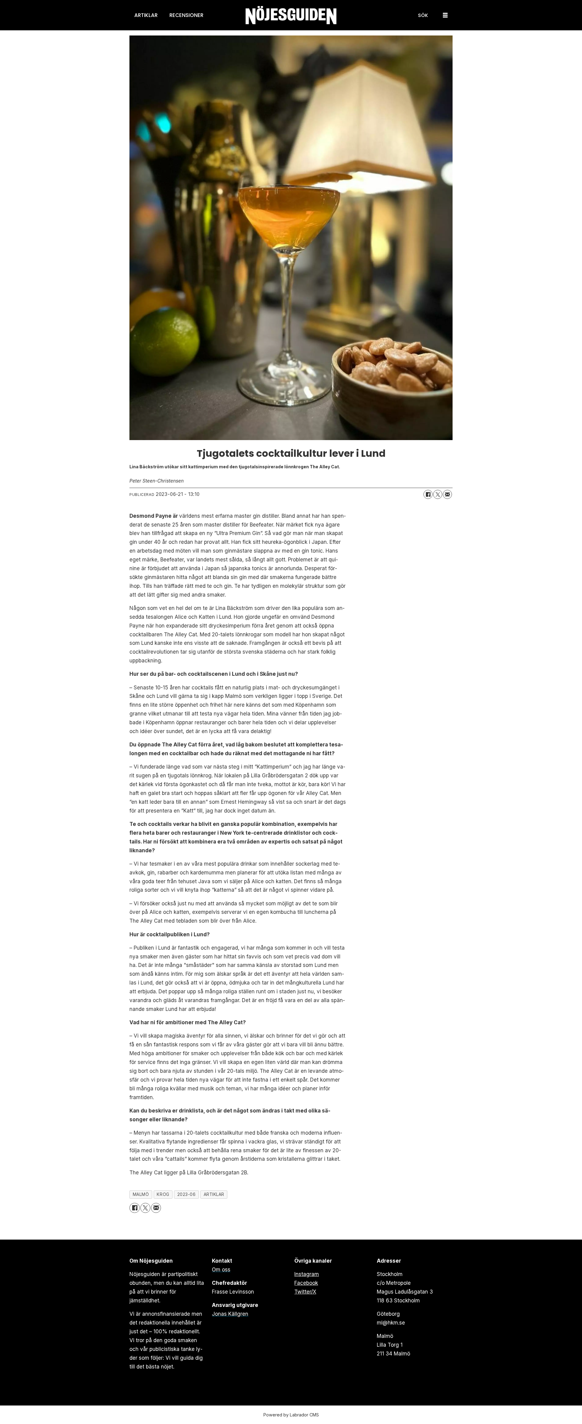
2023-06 (186, 1194)
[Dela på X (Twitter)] (437, 494)
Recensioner (186, 15)
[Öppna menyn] (445, 15)
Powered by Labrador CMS (291, 1414)
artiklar (214, 1194)
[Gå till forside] (291, 15)
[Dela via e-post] (447, 494)
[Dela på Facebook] (428, 494)
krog (163, 1194)
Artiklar (146, 15)
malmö (141, 1194)
